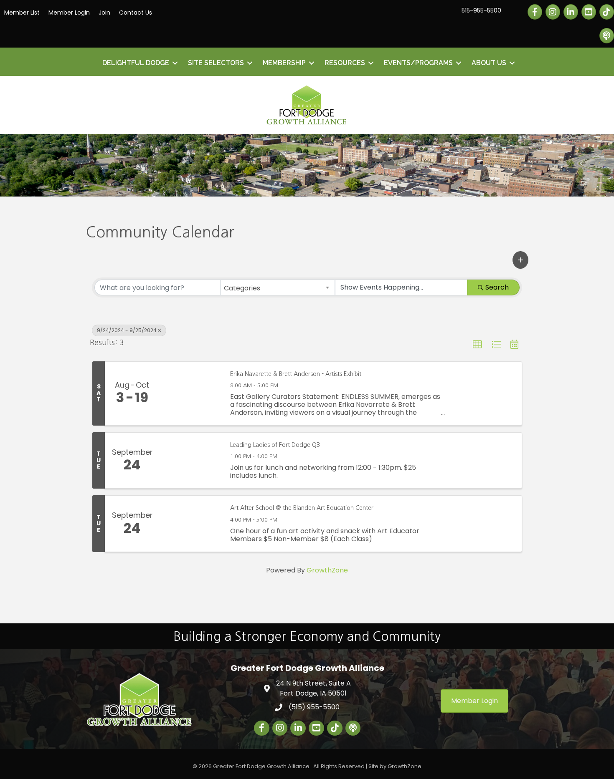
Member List (22, 12)
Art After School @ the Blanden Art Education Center (301, 508)
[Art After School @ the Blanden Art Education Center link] (190, 523)
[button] (520, 260)
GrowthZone (327, 570)
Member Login (69, 12)
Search (497, 287)
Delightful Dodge (135, 63)
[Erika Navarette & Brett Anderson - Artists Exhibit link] (190, 393)
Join (104, 12)
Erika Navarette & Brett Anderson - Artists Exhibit (295, 374)
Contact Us (135, 12)
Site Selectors (216, 63)
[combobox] (277, 287)
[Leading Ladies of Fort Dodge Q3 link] (190, 460)
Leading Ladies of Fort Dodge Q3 (275, 445)
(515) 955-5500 (314, 707)
